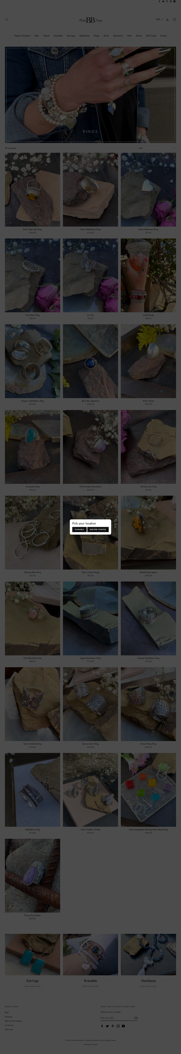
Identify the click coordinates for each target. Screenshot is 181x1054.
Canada (79, 529)
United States (98, 529)
